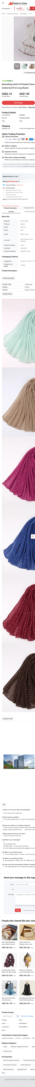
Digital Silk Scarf (22, 1069)
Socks (3, 1023)
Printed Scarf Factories (10, 1065)
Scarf (30, 13)
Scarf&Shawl (22, 1023)
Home (3, 13)
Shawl (5, 1047)
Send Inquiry (18, 103)
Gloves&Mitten (23, 1027)
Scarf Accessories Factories (11, 1060)
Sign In (5, 199)
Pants (20, 1020)
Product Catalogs (28, 1016)
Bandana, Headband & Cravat (19, 1047)
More (3, 1073)
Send (17, 910)
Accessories (5, 1027)
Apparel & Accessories (12, 13)
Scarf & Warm (23, 13)
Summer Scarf (7, 1051)
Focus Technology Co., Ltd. (24, 1079)
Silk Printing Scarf (8, 1069)
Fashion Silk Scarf (26, 1065)
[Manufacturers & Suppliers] (17, 3)
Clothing (4, 1020)
